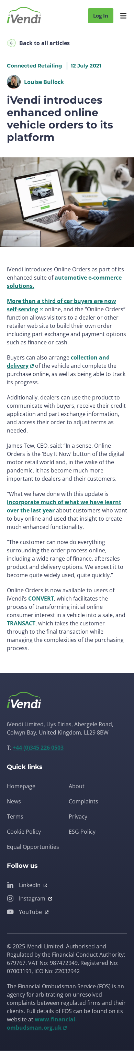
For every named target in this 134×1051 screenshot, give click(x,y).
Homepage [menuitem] (21, 786)
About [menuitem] (77, 786)
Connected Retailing (34, 65)
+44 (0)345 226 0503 (38, 747)
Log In (100, 15)
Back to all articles (44, 43)
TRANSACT (21, 623)
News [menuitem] (14, 801)
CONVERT (41, 598)
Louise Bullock (44, 82)
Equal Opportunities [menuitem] (33, 847)
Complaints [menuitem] (83, 801)
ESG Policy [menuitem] (82, 831)
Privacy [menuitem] (78, 816)
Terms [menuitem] (15, 816)
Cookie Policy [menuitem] (24, 831)
